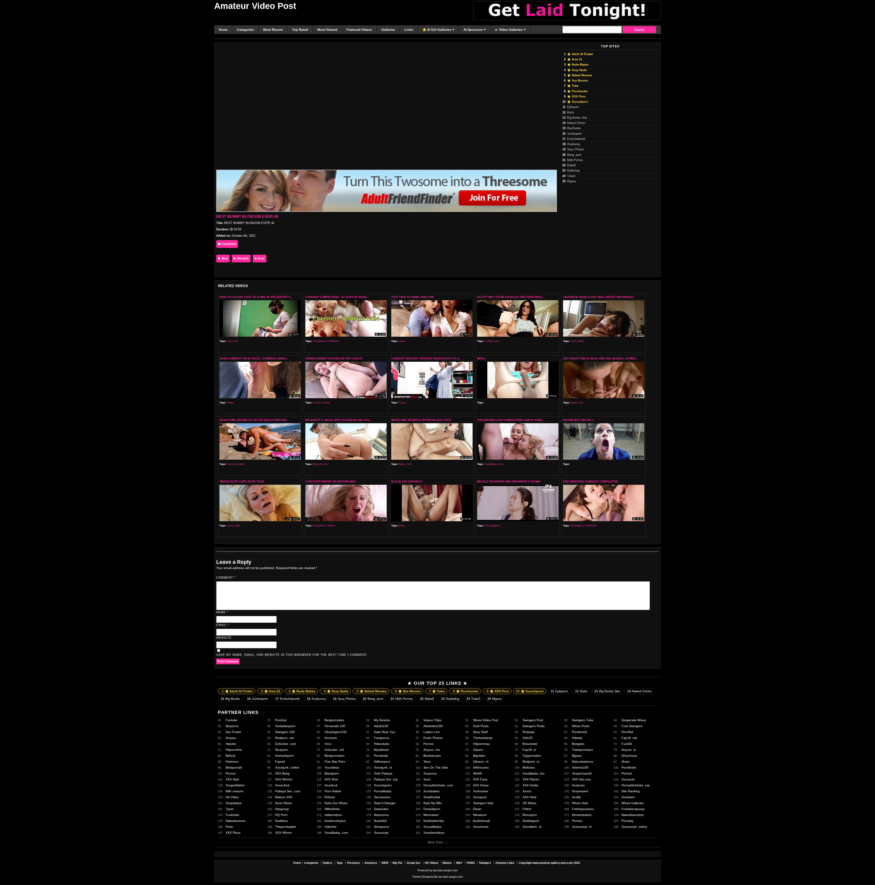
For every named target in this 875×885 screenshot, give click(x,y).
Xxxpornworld (582, 773)
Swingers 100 (285, 732)
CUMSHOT (333, 341)
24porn (478, 750)
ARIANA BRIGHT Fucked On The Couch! (334, 358)
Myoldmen (381, 750)
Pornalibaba (382, 791)
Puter (229, 827)
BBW (385, 862)
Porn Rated (332, 791)
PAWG (471, 862)
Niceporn (281, 750)
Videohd (330, 827)
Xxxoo (526, 791)
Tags (340, 862)
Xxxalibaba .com (336, 832)
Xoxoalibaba (432, 827)
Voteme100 (580, 767)
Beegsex (578, 744)
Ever (261, 258)
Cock (230, 341)
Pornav (577, 821)
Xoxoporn (480, 797)
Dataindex (381, 809)
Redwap (528, 732)
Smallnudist (431, 797)
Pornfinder (628, 767)
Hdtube (577, 738)
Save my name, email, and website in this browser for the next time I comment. (292, 655)
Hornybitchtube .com (438, 785)
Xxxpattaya (234, 803)
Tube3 (571, 176)
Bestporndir (234, 767)
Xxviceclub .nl (582, 827)
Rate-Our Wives (335, 803)
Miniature (479, 815)
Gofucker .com (285, 744)
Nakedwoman (235, 821)
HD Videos (431, 862)
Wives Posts (580, 726)
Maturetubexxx (582, 761)
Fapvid (280, 761)
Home (402, 341)
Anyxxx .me (431, 750)
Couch (316, 402)
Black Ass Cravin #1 (406, 481)
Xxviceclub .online (634, 827)
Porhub (626, 773)
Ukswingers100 (335, 732)
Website (224, 637)
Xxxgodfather (235, 785)
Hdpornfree (234, 750)
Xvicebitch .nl (531, 827)
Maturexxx (381, 815)
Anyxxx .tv (628, 750)
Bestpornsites (334, 720)
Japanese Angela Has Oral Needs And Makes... (599, 297)
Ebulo (477, 809)
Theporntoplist (285, 827)
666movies (481, 767)
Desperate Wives (633, 720)
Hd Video (232, 797)
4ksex (625, 761)
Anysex (231, 738)
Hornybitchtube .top (635, 785)
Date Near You (384, 732)
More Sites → (437, 842)
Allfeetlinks (332, 809)
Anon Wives (283, 803)
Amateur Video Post (255, 6)
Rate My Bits (432, 803)
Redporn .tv (530, 761)
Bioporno (232, 726)
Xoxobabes (431, 791)
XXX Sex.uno (581, 779)
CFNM (488, 341)
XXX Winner (283, 779)
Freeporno (381, 738)
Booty (316, 464)
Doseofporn (431, 809)
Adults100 (381, 726)
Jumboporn (574, 133)
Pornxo (231, 773)
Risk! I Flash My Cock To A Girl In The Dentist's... (255, 297)
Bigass (577, 755)
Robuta (329, 797)
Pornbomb (579, 732)
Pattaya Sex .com (287, 791)
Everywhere (319, 525)
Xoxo (427, 779)
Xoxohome (481, 827)
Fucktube (232, 815)
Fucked (325, 402)
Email (222, 625)
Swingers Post (532, 720)
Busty (573, 402)
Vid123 (527, 738)
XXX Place (233, 832)
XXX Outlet (530, 785)
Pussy (402, 402)
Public (230, 402)
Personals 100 (334, 726)
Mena (481, 358)
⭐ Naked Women (579, 75)
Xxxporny (430, 773)
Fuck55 (626, 744)
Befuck (230, 755)
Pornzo (428, 744)
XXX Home (481, 785)
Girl (236, 341)
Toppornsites (531, 755)
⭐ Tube (573, 85)
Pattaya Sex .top (386, 779)
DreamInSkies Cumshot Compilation (590, 481)
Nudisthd (380, 821)
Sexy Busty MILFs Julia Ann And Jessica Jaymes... (600, 358)
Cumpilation (490, 464)
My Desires (382, 720)
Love (501, 464)
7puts (230, 809)
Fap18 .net (629, 738)
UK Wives (529, 803)
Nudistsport (530, 821)
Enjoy (581, 341)
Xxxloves (578, 785)
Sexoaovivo (382, 797)
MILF (459, 862)
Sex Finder (233, 732)
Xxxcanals (381, 832)
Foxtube (231, 720)
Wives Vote (580, 803)
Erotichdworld (576, 139)
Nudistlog (573, 170)
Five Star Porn (334, 761)
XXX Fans (480, 779)
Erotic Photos (433, 738)
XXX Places (530, 779)
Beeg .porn (574, 154)
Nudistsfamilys (433, 821)
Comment (226, 577)
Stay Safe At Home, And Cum (412, 297)
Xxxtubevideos (433, 832)
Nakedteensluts (632, 815)
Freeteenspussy (633, 809)
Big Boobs (574, 128)
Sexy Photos (575, 149)
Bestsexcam (432, 755)
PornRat (627, 732)
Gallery (327, 862)
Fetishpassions (583, 809)
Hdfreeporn (382, 761)
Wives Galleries (632, 803)
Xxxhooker (480, 791)
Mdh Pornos (575, 160)
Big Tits (397, 862)
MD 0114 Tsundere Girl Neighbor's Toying (508, 481)
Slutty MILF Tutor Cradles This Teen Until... (510, 297)
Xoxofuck (331, 785)
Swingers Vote (483, 803)
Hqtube (231, 744)
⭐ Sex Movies (577, 80)
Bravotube (529, 744)
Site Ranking (630, 791)
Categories (311, 862)
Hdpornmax (481, 744)
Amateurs (370, 862)
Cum (580, 402)
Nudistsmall (481, 821)
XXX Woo (331, 779)
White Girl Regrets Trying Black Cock (421, 420)
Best (224, 258)
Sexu (427, 761)
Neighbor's (496, 525)
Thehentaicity (482, 738)
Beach (230, 464)
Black (402, 464)
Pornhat (280, 720)
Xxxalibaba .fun (533, 773)
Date (237, 525)
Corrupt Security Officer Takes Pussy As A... (426, 358)
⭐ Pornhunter (577, 91)
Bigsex (571, 181)
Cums (496, 341)
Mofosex (528, 767)
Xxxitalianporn (285, 726)
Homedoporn (284, 755)
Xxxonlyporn (383, 785)
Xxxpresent (580, 791)
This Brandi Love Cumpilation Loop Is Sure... (510, 420)
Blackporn (331, 773)
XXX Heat (529, 797)
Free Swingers (631, 726)
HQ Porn (281, 815)
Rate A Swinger (385, 803)
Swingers (485, 862)
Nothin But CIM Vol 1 (578, 420)
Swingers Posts (533, 726)
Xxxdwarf (628, 797)
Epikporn (573, 107)
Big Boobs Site (577, 117)
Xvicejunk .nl (383, 767)
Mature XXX (283, 797)
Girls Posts (481, 726)
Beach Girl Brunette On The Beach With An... (253, 420)
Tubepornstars (582, 750)
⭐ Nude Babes (578, 64)
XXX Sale (232, 779)
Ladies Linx (431, 732)
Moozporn (529, 815)
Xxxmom (330, 738)
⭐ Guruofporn (577, 101)
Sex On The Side (435, 767)
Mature (331, 525)
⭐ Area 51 (574, 59)
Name (222, 612)
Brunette (239, 464)
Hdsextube (381, 744)
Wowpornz (381, 827)
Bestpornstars (334, 755)
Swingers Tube (582, 720)
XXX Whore (283, 832)
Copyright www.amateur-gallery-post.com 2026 (549, 862)
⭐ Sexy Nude (577, 70)
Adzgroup (282, 809)
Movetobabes (582, 815)
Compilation (319, 341)
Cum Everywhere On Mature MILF (330, 481)
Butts (570, 112)
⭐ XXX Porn (576, 96)
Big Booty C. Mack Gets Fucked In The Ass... (338, 420)
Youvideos (331, 767)
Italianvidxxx (333, 815)
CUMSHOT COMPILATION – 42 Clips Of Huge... (336, 297)
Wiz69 (477, 773)
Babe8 (571, 165)
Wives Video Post (485, 720)
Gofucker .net (334, 750)
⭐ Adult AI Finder (580, 54)
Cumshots (228, 244)
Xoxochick (282, 785)
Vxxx (327, 744)
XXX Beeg (282, 773)
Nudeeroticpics (335, 821)
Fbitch (526, 809)
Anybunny (573, 144)
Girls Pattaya (383, 773)
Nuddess (281, 821)
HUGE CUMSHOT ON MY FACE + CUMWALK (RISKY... (254, 358)
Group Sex (413, 862)
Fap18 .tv (529, 750)
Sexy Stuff (480, 732)
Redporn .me (284, 738)
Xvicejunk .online (287, 767)
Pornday (627, 821)
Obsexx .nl (480, 761)
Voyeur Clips (432, 720)
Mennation (431, 815)
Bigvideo (479, 755)
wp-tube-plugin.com (445, 870)
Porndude (381, 755)
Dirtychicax (629, 755)
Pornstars (353, 862)
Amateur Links (505, 862)
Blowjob (242, 258)
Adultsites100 (433, 726)
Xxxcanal (627, 779)
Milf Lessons (235, 791)
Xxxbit (576, 797)
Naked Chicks (576, 123)
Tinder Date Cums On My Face (241, 481)
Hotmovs (232, 761)
